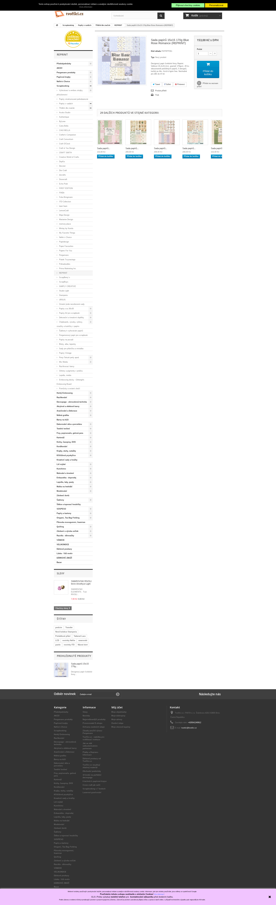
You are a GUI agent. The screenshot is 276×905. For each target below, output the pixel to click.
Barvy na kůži (63, 420)
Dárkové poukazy (64, 549)
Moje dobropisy (118, 716)
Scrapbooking (63, 86)
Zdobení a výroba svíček (67, 531)
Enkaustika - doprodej (66, 478)
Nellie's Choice (63, 81)
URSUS (62, 300)
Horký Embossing (65, 393)
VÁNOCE (61, 540)
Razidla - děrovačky (65, 536)
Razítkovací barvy (66, 366)
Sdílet (168, 84)
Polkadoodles (64, 264)
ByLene (62, 121)
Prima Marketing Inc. (67, 268)
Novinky (86, 716)
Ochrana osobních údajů (94, 727)
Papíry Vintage (65, 353)
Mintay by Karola (66, 228)
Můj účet (117, 707)
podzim (58, 627)
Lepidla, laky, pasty (65, 482)
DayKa (62, 161)
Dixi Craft (63, 170)
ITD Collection (65, 202)
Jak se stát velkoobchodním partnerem (90, 746)
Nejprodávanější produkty (94, 719)
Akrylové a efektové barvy (68, 406)
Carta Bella (63, 126)
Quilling (60, 527)
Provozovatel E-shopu (92, 723)
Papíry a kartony (64, 513)
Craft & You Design (67, 148)
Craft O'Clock (64, 144)
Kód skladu (156, 51)
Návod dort (83, 645)
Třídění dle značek (67, 108)
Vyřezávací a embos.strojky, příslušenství (70, 92)
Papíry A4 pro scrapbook (69, 313)
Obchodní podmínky (92, 771)
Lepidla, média (65, 375)
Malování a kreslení (65, 473)
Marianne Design (66, 219)
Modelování (62, 491)
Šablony (60, 500)
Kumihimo (61, 469)
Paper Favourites (66, 246)
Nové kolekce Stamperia (66, 632)
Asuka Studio (64, 112)
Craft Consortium (66, 139)
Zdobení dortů (63, 495)
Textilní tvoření (63, 429)
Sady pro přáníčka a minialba (71, 348)
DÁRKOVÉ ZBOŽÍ (64, 558)
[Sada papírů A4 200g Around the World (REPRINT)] (195, 132)
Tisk (157, 95)
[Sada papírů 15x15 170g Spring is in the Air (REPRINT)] (110, 132)
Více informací (85, 6)
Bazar (59, 562)
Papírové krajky (63, 77)
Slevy (60, 573)
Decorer (62, 166)
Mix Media (63, 362)
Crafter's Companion (67, 135)
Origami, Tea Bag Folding (68, 518)
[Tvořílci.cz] (80, 12)
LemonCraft (64, 210)
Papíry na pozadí (66, 340)
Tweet (157, 84)
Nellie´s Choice (65, 237)
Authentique (64, 117)
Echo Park (63, 184)
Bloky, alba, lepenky (67, 344)
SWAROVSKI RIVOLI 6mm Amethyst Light (81, 582)
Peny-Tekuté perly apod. (69, 357)
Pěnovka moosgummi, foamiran (71, 522)
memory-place (65, 224)
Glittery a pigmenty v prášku (71, 371)
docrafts (62, 175)
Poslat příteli (161, 91)
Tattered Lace (80, 636)
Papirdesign (64, 242)
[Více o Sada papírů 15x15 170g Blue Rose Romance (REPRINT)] (61, 670)
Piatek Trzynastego (67, 259)
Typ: (153, 57)
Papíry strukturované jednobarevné (73, 99)
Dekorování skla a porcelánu (69, 424)
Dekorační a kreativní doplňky (71, 317)
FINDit (61, 193)
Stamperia (63, 295)
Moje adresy (116, 719)
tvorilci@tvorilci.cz (189, 728)
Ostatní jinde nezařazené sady (72, 304)
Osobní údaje (117, 723)
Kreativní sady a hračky (67, 460)
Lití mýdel (61, 464)
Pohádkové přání (62, 636)
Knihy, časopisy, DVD (66, 442)
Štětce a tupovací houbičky (69, 504)
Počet (199, 49)
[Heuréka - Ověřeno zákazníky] (73, 39)
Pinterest (181, 84)
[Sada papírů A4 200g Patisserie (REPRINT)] (167, 132)
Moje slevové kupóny (120, 727)
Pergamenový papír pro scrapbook (73, 335)
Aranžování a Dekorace (67, 411)
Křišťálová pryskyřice (66, 455)
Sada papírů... (103, 148)
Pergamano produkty (66, 72)
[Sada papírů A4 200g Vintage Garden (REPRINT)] (138, 132)
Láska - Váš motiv (64, 553)
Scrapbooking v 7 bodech (94, 789)
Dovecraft (63, 179)
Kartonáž (61, 437)
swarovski (82, 640)
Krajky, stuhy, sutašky (66, 451)
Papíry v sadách (66, 104)
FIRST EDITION (66, 188)
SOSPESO (61, 509)
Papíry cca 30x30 (66, 309)
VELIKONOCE (63, 544)
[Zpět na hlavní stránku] (57, 25)
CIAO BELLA (64, 130)
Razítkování (62, 397)
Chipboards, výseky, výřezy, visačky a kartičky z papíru (70, 324)
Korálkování (62, 446)
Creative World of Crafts (69, 157)
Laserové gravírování (92, 792)
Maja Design (64, 215)
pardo (58, 645)
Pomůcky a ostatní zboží (69, 388)
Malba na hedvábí (64, 486)
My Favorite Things (67, 233)
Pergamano (64, 255)
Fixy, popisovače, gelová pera (70, 433)
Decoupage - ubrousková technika (72, 402)
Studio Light (64, 291)
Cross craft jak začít (91, 785)
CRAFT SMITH (65, 153)
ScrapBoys (63, 282)
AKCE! (59, 68)
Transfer (69, 627)
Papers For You (65, 251)
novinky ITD (69, 645)
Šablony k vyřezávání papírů (71, 331)
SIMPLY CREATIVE (67, 286)
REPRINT (63, 273)
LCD (57, 640)
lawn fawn (63, 206)
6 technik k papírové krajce (95, 781)
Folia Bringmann (66, 197)
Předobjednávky (64, 64)
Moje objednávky (118, 712)
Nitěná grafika (63, 415)
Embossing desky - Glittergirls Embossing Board (70, 382)
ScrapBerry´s (64, 277)
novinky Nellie (68, 640)
